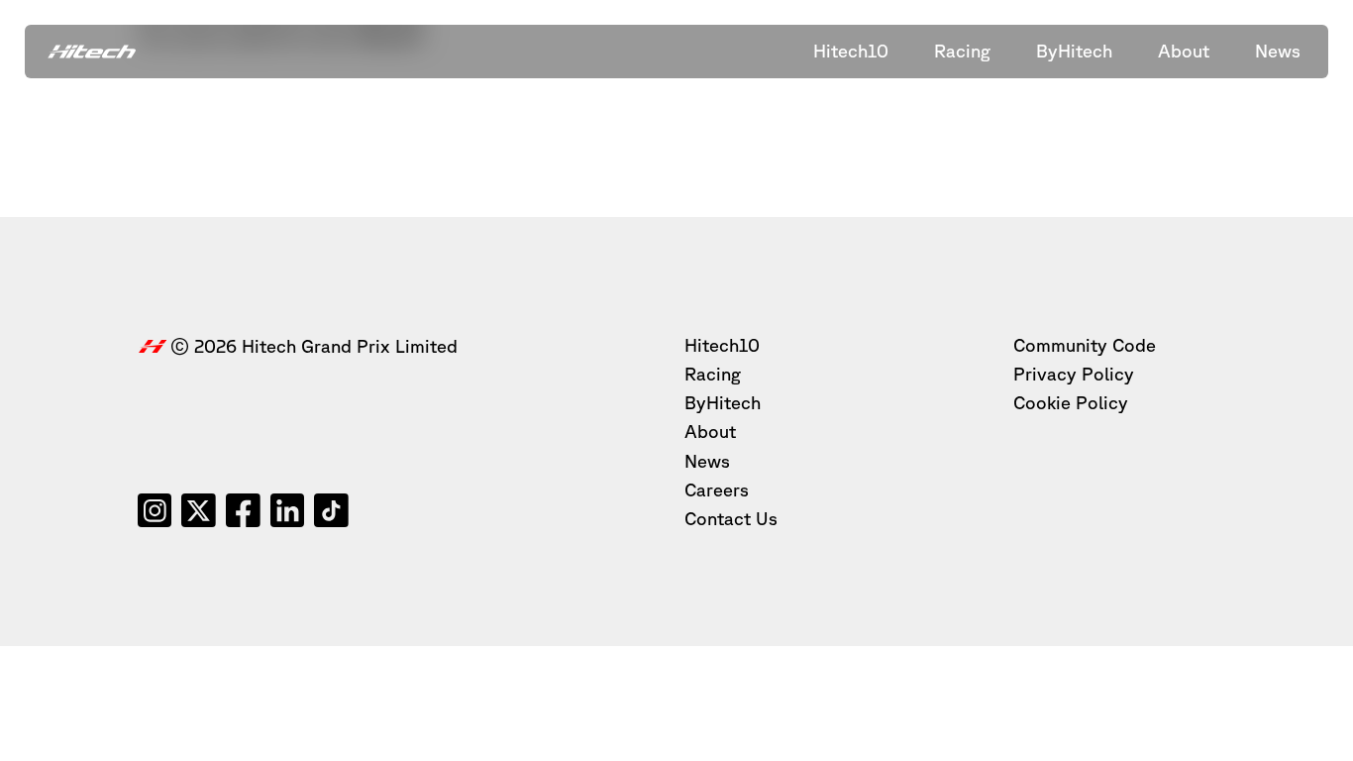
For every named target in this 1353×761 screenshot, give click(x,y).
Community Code (1084, 345)
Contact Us (731, 518)
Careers (716, 489)
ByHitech (722, 402)
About (710, 431)
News (707, 461)
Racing (712, 373)
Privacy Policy (1073, 373)
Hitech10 (722, 345)
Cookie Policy (1070, 402)
